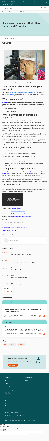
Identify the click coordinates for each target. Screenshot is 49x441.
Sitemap (7, 383)
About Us (7, 377)
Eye (5, 344)
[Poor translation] (4, 430)
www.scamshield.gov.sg (8, 4)
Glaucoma (12, 344)
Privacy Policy (8, 387)
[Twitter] (6, 393)
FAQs (6, 380)
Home (3, 11)
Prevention (21, 344)
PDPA (16, 412)
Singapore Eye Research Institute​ (33, 188)
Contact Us (28, 377)
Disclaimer (7, 415)
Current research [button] (8, 38)
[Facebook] (9, 393)
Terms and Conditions (10, 412)
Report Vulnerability (19, 415)
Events (27, 380)
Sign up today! (12, 365)
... (6, 11)
